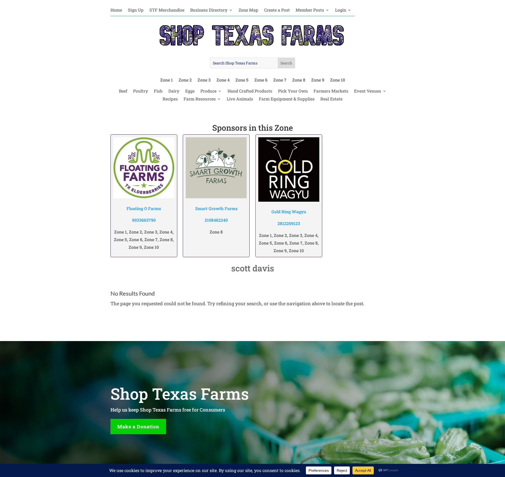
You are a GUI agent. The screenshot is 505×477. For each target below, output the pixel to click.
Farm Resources (200, 99)
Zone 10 (337, 80)
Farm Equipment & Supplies (287, 99)
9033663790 (144, 220)
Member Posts (310, 10)
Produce (208, 91)
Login (340, 10)
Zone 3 (204, 80)
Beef (123, 91)
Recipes (170, 99)
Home (116, 10)
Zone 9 (317, 80)
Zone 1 (166, 80)
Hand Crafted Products (250, 91)
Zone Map (248, 10)
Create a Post (277, 10)
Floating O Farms (144, 208)
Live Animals (240, 99)
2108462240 (216, 220)
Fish (158, 91)
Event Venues (367, 91)
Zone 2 (185, 80)
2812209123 (288, 223)
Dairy (173, 91)
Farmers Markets (331, 91)
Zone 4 (223, 80)
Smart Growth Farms (216, 208)
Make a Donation (138, 426)
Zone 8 (298, 80)
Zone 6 (260, 80)
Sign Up (136, 10)
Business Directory (209, 10)
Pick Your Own (293, 91)
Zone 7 (279, 80)
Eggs (190, 91)
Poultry (140, 91)
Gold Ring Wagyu (288, 211)
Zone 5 (242, 80)
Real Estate (331, 99)
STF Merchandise (166, 10)
